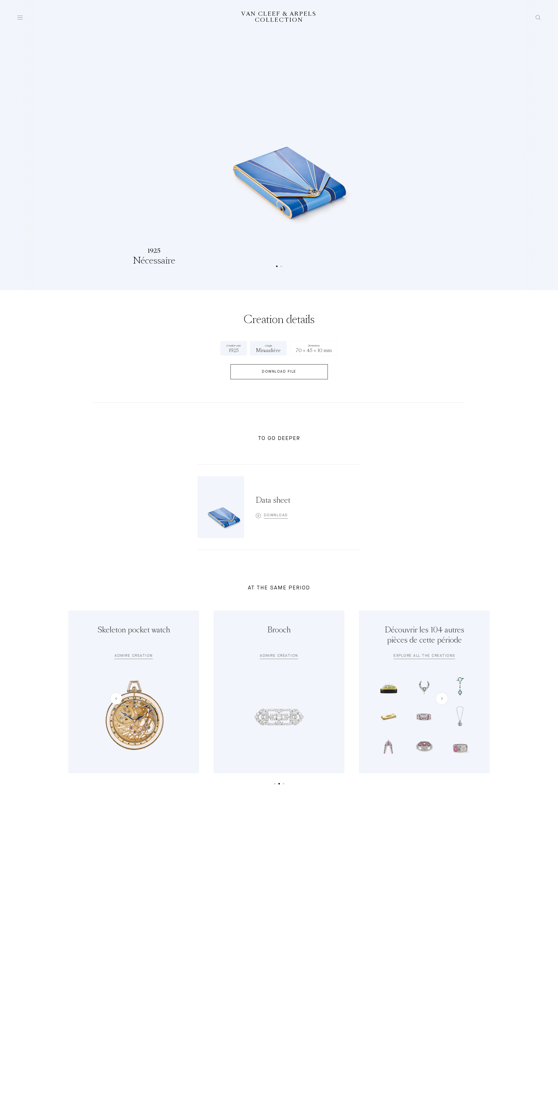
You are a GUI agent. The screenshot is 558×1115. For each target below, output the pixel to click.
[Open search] (538, 17)
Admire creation (134, 656)
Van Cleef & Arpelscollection (278, 17)
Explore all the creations (424, 656)
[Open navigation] (20, 17)
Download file (279, 372)
